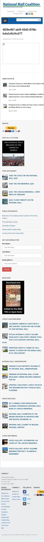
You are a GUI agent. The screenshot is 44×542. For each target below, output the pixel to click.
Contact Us (21, 11)
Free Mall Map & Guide (9, 222)
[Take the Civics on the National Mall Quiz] (5, 177)
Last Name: (6, 252)
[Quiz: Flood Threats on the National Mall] (5, 201)
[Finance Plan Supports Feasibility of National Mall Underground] (5, 367)
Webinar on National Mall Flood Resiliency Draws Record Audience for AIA (25, 377)
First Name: (6, 244)
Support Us (11, 11)
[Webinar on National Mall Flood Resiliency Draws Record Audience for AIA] (5, 376)
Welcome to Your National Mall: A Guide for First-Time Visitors (5, 499)
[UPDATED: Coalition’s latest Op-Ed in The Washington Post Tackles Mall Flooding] (5, 386)
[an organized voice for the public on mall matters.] (22, 5)
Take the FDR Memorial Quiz (21, 184)
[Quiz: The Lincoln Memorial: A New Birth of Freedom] (5, 193)
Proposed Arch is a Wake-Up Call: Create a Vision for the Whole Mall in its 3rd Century (25, 350)
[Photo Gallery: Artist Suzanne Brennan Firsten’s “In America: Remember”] (5, 450)
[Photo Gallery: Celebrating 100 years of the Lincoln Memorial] (5, 442)
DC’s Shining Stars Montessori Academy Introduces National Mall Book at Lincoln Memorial (25, 406)
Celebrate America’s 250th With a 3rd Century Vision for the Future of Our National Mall (24, 326)
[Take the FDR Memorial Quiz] (5, 185)
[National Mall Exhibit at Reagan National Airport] (5, 426)
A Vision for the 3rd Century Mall (12, 233)
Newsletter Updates (8, 226)
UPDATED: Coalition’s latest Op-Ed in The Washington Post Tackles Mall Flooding (25, 387)
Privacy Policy (18, 13)
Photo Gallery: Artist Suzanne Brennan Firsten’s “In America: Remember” (23, 451)
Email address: (7, 260)
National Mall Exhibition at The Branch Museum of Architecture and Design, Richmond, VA (24, 416)
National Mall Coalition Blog (11, 229)
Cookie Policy (32, 11)
